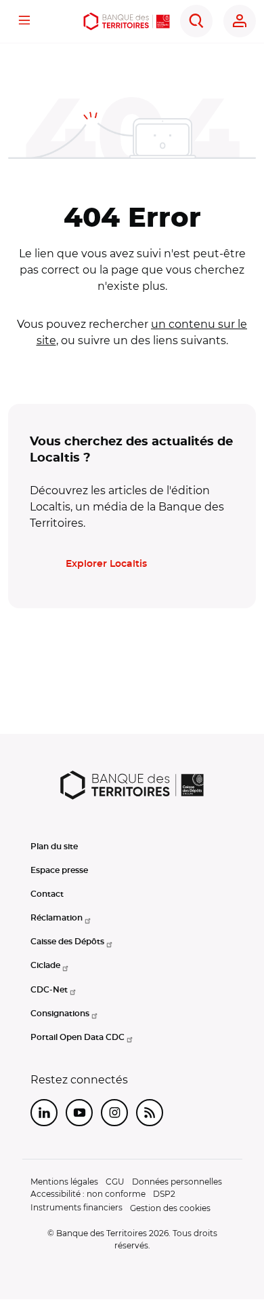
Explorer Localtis (106, 564)
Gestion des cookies (170, 1208)
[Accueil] (126, 21)
